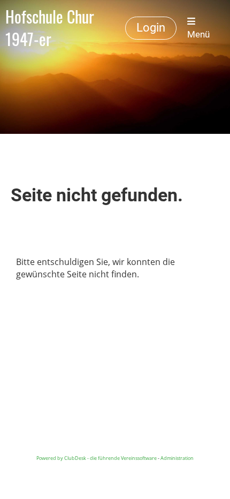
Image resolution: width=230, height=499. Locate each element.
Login (150, 27)
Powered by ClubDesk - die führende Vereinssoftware (96, 458)
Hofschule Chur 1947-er (49, 27)
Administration (177, 458)
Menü (198, 34)
